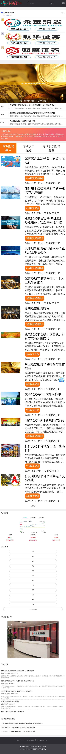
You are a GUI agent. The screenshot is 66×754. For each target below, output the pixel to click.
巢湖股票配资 (32, 208)
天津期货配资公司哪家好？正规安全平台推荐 (45, 250)
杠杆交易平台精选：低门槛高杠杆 (45, 448)
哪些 (33, 561)
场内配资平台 (32, 354)
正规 (33, 599)
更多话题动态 (33, 609)
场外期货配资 (32, 495)
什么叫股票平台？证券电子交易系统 (45, 478)
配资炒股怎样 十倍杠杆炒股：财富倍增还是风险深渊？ (18, 727)
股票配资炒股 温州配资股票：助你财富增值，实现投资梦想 (32, 113)
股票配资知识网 (37, 749)
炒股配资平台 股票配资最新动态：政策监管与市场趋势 (18, 731)
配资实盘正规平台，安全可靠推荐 (45, 160)
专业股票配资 (32, 466)
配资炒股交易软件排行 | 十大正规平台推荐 (44, 280)
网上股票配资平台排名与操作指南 (22, 120)
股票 (33, 556)
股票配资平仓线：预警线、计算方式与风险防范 (45, 336)
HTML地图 (43, 746)
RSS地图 (37, 746)
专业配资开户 (32, 409)
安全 (33, 595)
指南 (33, 575)
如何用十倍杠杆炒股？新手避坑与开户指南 (45, 190)
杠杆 (33, 551)
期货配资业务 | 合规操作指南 (44, 420)
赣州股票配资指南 (37, 308)
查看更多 (33, 506)
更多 (62, 13)
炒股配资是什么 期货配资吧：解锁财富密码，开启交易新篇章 (17, 670)
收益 (33, 566)
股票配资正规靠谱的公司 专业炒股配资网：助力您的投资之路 (33, 105)
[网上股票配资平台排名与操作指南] (33, 83)
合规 (33, 585)
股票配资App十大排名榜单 (43, 394)
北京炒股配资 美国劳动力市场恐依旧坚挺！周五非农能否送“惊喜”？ (22, 723)
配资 (33, 580)
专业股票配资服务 (34, 178)
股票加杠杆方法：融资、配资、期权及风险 (12, 711)
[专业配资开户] (11, 3)
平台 (33, 590)
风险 (33, 571)
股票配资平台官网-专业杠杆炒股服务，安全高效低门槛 (44, 220)
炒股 (33, 604)
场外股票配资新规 (34, 238)
